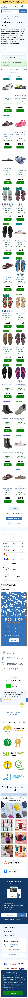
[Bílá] (19, 486)
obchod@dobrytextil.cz (14, 949)
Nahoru (14, 508)
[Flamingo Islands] (18, 274)
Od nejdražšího (23, 69)
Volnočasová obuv (14, 16)
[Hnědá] (22, 486)
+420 (13, 945)
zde (15, 989)
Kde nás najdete (15, 954)
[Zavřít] (27, 2)
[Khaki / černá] (23, 132)
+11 (12, 311)
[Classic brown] (23, 274)
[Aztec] (5, 204)
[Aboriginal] (7, 204)
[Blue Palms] (20, 274)
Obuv (6, 16)
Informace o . (14, 919)
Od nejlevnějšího (14, 69)
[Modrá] (18, 95)
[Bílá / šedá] (20, 95)
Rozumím (13, 993)
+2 (25, 132)
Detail (7, 110)
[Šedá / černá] (16, 132)
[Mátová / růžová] (10, 204)
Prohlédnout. (22, 2)
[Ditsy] (7, 311)
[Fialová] (3, 204)
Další (17, 76)
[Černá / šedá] (22, 381)
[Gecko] (10, 311)
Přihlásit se (21, 915)
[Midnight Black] (5, 311)
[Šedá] (16, 95)
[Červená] (19, 204)
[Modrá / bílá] (18, 132)
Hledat (23, 11)
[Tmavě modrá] (22, 204)
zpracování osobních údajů (17, 919)
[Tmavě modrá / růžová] (23, 95)
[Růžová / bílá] (20, 132)
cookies (22, 980)
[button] (27, 700)
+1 (25, 95)
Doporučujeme (4, 69)
